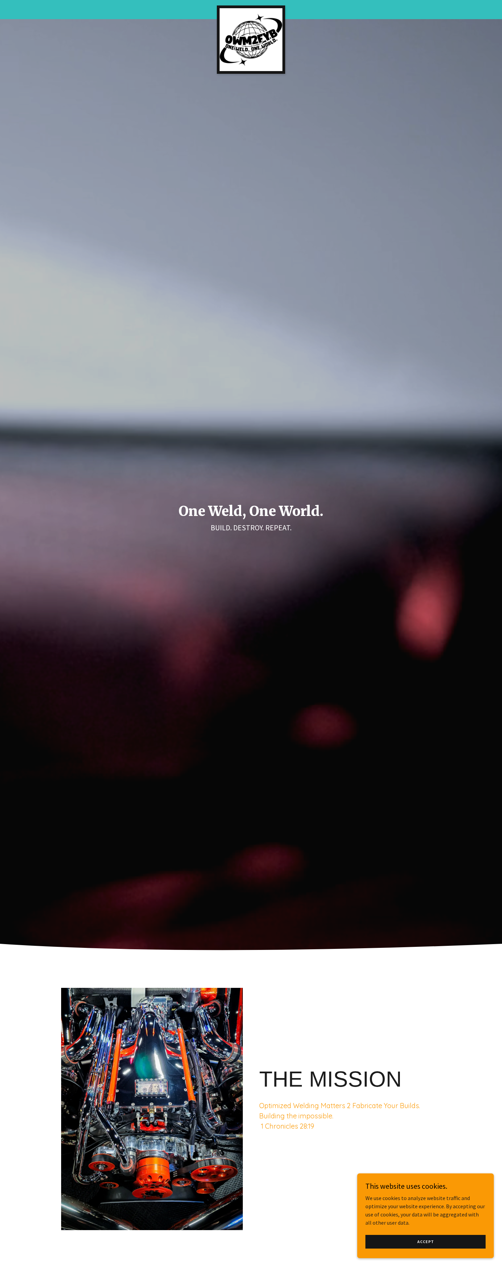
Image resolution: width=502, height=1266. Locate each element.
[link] (251, 8)
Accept (425, 1241)
